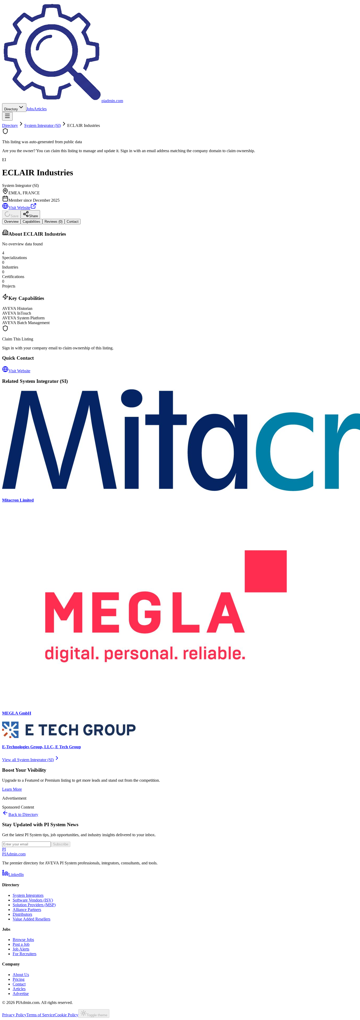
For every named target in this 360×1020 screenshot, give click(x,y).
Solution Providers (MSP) (34, 905)
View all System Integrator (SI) (28, 759)
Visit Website (19, 207)
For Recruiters (24, 954)
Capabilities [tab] (31, 222)
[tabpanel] (180, 277)
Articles (40, 109)
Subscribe (60, 844)
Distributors (22, 914)
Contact (19, 984)
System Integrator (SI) (42, 125)
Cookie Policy (66, 1015)
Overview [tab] (11, 222)
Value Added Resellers (31, 919)
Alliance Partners (27, 909)
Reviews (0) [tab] (53, 222)
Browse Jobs (23, 939)
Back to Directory (23, 814)
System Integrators (28, 895)
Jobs (30, 109)
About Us (21, 974)
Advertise (21, 993)
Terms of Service (40, 1015)
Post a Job (21, 944)
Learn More (12, 789)
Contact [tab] (73, 222)
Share (33, 216)
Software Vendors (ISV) (33, 900)
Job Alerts (21, 949)
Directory (11, 109)
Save (14, 216)
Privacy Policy (14, 1015)
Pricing (19, 979)
